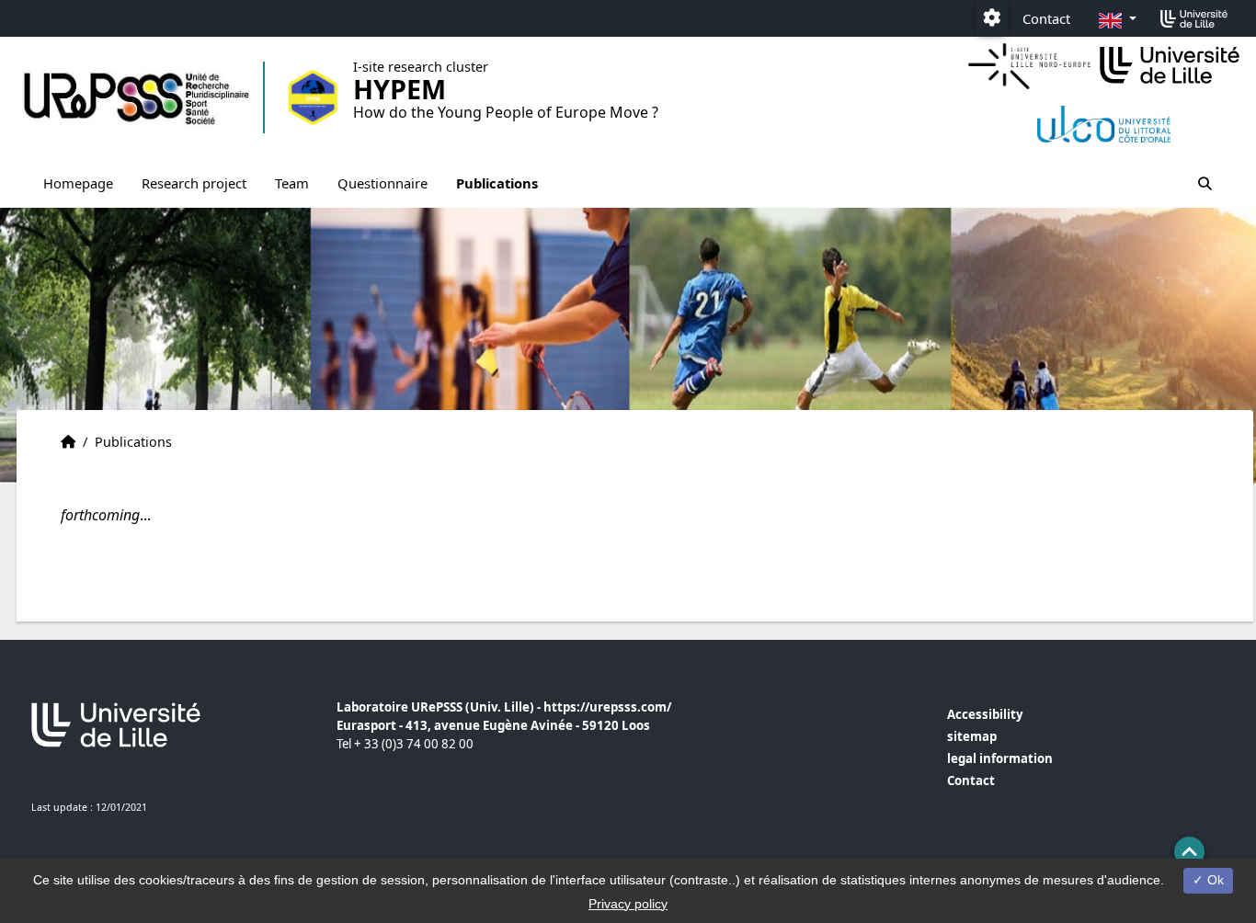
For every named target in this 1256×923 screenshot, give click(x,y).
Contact (1046, 18)
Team (292, 183)
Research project (194, 183)
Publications (497, 183)
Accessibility (985, 714)
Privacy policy (628, 903)
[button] (1189, 852)
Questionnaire (382, 183)
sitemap (972, 736)
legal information (1000, 758)
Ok (1214, 879)
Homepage (78, 183)
